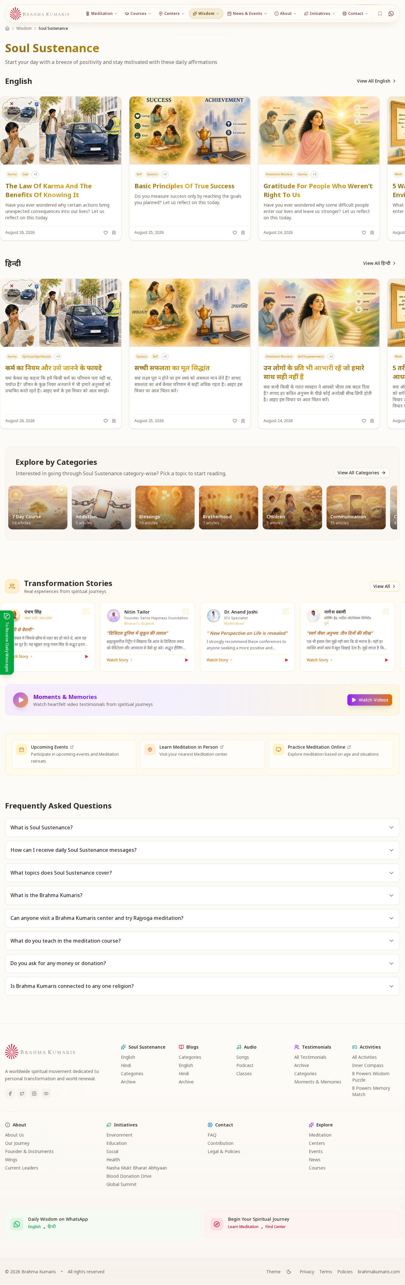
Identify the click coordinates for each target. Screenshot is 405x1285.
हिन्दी (52, 1226)
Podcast (244, 1065)
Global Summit (121, 1184)
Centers (317, 1143)
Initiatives (125, 1125)
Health (113, 1160)
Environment (119, 1135)
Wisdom (24, 28)
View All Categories (358, 473)
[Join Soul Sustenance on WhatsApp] (391, 14)
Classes (244, 1073)
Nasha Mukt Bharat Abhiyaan (136, 1168)
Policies (345, 1272)
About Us (14, 1135)
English (128, 1057)
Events (316, 1151)
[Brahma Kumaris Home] (39, 13)
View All (381, 586)
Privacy (307, 1272)
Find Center (275, 1226)
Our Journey (17, 1143)
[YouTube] (46, 1094)
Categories (132, 1073)
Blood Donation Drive (129, 1176)
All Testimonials (310, 1057)
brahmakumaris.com (379, 1272)
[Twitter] (22, 1094)
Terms (325, 1272)
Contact (224, 1125)
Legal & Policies (224, 1151)
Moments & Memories (317, 1082)
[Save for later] (114, 232)
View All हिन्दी (376, 263)
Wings (11, 1160)
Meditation (320, 1135)
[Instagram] (34, 1094)
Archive (128, 1082)
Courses (317, 1168)
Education (116, 1143)
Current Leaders (21, 1168)
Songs (242, 1057)
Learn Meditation (243, 1226)
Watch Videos (373, 700)
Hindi (126, 1065)
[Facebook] (10, 1094)
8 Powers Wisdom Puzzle (370, 1076)
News (315, 1160)
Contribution (221, 1143)
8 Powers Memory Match (371, 1091)
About (19, 1125)
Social (112, 1151)
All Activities (364, 1057)
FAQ (212, 1135)
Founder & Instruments (29, 1151)
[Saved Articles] (380, 14)
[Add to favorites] (105, 232)
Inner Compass (367, 1065)
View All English (373, 81)
